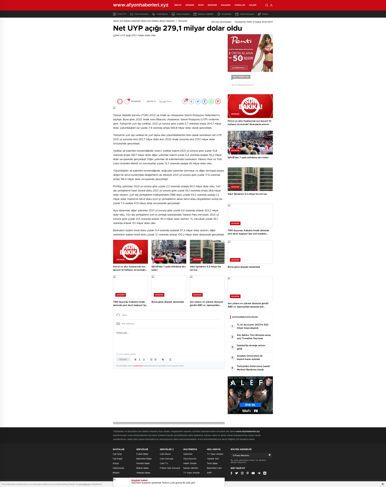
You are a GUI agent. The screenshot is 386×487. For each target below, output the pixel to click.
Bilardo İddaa (142, 468)
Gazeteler (188, 454)
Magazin (225, 5)
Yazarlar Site (213, 459)
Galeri (252, 5)
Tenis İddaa (212, 463)
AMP (209, 473)
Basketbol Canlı (214, 468)
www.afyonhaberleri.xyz (248, 431)
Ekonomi (212, 5)
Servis (177, 5)
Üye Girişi (117, 454)
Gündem (189, 5)
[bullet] (155, 359)
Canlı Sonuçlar (247, 14)
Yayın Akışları (183, 14)
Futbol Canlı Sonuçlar (170, 468)
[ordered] (151, 359)
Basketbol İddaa (143, 459)
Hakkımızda (118, 468)
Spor (201, 5)
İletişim (116, 473)
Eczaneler (226, 14)
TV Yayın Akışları (191, 473)
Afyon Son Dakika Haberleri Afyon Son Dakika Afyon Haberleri (144, 21)
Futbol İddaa (142, 454)
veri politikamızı (84, 484)
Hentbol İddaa (142, 463)
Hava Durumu (141, 14)
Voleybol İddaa (143, 473)
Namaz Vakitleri (205, 14)
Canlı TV (122, 14)
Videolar (239, 5)
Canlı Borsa (162, 14)
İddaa (265, 14)
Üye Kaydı (117, 459)
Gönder (123, 359)
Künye (116, 463)
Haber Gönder (190, 463)
